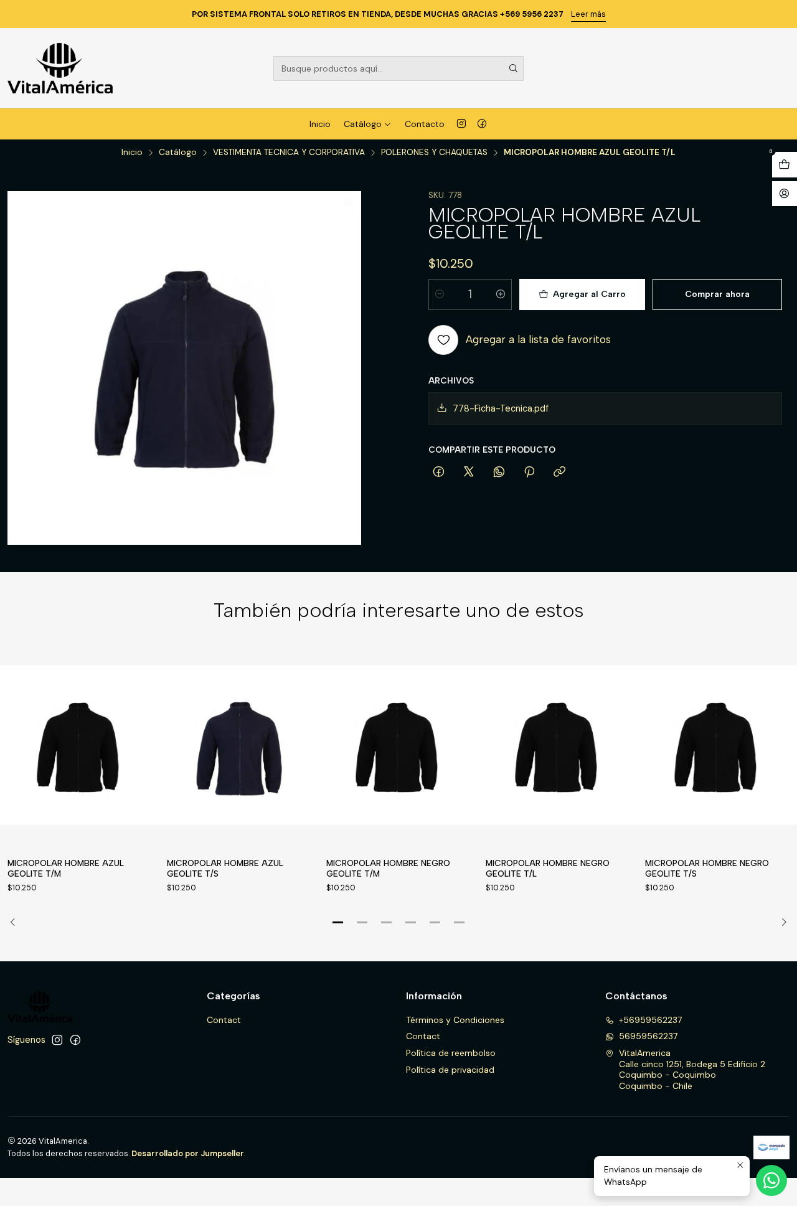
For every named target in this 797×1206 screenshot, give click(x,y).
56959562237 (648, 1036)
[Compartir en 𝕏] (468, 472)
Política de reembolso (451, 1052)
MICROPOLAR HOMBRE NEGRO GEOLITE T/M (388, 868)
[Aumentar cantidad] (500, 294)
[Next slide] (780, 922)
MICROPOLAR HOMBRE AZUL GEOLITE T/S (225, 868)
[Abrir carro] (784, 164)
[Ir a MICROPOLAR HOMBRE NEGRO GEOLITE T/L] (558, 745)
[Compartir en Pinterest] (529, 472)
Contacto (425, 124)
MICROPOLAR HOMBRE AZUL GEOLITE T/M (65, 868)
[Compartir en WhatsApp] (499, 472)
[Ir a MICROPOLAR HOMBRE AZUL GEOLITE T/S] (239, 745)
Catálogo (363, 124)
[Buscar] (513, 68)
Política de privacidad (450, 1069)
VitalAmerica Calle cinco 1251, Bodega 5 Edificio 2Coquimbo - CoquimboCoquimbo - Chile (692, 1069)
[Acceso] (784, 194)
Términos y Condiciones (455, 1019)
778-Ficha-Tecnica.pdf (501, 408)
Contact (224, 1019)
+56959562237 (650, 1019)
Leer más (588, 14)
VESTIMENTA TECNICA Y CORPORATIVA (289, 152)
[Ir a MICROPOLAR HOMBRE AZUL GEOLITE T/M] (79, 745)
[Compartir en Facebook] (438, 472)
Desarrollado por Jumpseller (187, 1153)
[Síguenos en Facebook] (482, 123)
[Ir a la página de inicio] (60, 68)
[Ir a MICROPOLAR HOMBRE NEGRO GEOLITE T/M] (398, 745)
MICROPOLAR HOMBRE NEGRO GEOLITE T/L (548, 868)
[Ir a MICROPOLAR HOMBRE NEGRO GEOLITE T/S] (717, 745)
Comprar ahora (717, 294)
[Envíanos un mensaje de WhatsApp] (771, 1180)
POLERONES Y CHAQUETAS (434, 152)
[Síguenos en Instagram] (461, 123)
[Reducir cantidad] (439, 294)
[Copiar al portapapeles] (559, 472)
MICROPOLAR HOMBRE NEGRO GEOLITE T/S (707, 868)
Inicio (320, 124)
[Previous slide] (16, 922)
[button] (338, 922)
